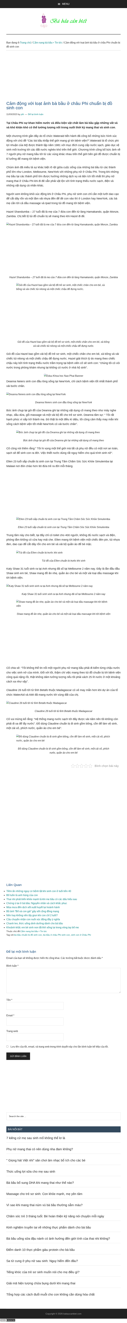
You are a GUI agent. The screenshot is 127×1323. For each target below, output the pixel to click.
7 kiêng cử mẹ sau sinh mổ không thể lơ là (35, 1138)
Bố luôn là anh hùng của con (22, 895)
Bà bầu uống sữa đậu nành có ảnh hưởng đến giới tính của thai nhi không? (58, 1238)
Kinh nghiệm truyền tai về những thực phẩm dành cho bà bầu (48, 1227)
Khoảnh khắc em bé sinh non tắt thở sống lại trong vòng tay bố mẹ (42, 927)
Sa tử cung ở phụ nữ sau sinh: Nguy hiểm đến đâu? (42, 1261)
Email (10, 1015)
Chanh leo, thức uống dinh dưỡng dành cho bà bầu (34, 923)
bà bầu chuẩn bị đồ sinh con (28, 935)
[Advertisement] (63, 78)
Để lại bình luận (35, 114)
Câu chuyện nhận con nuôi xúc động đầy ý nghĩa (33, 919)
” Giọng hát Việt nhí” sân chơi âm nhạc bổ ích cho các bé (45, 1160)
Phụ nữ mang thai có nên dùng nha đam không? (39, 1149)
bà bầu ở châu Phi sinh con (56, 935)
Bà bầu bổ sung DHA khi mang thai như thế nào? (40, 1182)
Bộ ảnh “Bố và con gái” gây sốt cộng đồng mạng (32, 911)
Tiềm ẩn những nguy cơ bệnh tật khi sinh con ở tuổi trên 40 (38, 891)
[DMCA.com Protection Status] (7, 1321)
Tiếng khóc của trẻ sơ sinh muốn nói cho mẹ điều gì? (42, 1272)
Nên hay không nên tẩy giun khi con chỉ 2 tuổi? (32, 915)
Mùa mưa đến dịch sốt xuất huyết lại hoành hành (33, 907)
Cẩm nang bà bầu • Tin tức (33, 931)
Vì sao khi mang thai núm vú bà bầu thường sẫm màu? (44, 1205)
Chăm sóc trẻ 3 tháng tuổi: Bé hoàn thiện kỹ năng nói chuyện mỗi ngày (55, 1216)
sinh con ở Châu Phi (81, 935)
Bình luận (12, 965)
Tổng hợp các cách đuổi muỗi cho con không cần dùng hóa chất (50, 1294)
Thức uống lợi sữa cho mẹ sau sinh (30, 1171)
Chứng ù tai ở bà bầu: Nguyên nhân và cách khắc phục (36, 903)
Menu (66, 4)
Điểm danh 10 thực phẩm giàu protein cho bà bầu (40, 1249)
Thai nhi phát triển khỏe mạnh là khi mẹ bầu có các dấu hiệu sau (41, 899)
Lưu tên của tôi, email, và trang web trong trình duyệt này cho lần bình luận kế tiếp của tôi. (59, 1046)
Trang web (12, 1031)
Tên (9, 1000)
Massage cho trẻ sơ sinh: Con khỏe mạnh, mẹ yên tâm (44, 1194)
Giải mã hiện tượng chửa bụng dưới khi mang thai (40, 1283)
